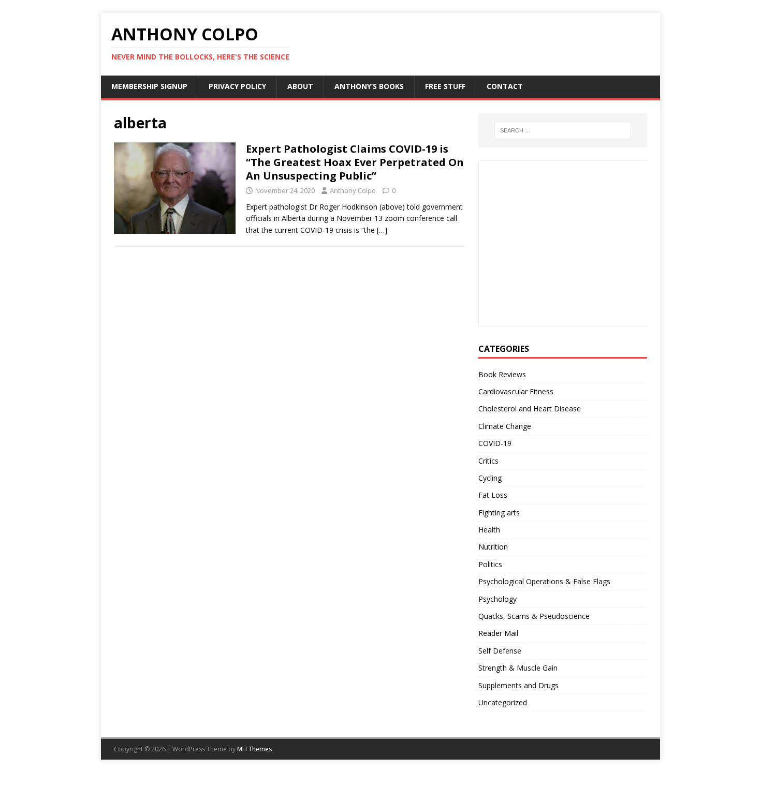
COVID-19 (494, 443)
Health (489, 530)
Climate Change (504, 426)
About (300, 86)
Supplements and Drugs (518, 685)
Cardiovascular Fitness (515, 391)
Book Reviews (502, 374)
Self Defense (499, 651)
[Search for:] (563, 130)
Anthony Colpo (353, 190)
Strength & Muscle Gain (518, 668)
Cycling (490, 478)
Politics (490, 564)
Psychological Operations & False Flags (544, 581)
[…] (382, 230)
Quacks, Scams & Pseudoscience (534, 616)
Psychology (497, 599)
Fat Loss (492, 495)
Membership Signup (149, 86)
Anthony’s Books (369, 86)
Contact (505, 86)
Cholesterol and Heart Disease (529, 408)
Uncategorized (502, 702)
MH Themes (254, 749)
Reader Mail (498, 633)
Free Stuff (445, 86)
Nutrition (493, 547)
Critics (488, 461)
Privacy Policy (237, 86)
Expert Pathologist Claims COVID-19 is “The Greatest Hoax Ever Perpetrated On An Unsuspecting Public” (355, 162)
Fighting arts (499, 512)
